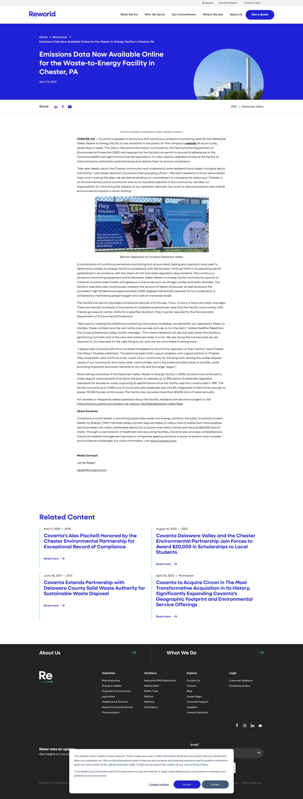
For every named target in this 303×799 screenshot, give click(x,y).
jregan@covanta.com (91, 470)
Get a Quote (260, 14)
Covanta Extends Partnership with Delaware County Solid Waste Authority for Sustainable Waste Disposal (94, 588)
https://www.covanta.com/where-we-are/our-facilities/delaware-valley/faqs (130, 404)
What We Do (181, 653)
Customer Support (228, 3)
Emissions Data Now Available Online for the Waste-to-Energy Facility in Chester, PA (96, 41)
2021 (234, 106)
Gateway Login (252, 3)
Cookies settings (159, 784)
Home (43, 37)
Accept (187, 784)
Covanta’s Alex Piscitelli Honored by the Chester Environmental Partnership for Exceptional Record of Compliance (90, 542)
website (191, 143)
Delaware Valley (252, 106)
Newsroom (59, 37)
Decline (215, 784)
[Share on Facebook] (62, 106)
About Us (49, 653)
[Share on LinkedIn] (55, 106)
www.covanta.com (163, 441)
